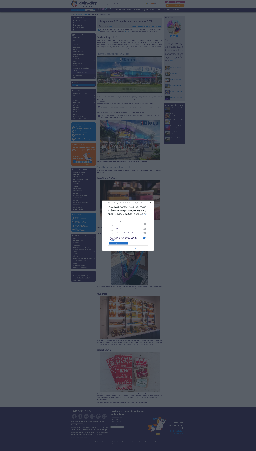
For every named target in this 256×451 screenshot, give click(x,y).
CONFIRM (118, 243)
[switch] (144, 224)
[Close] (151, 203)
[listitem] (128, 221)
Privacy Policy (135, 248)
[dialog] (128, 225)
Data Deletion (120, 248)
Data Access (128, 248)
